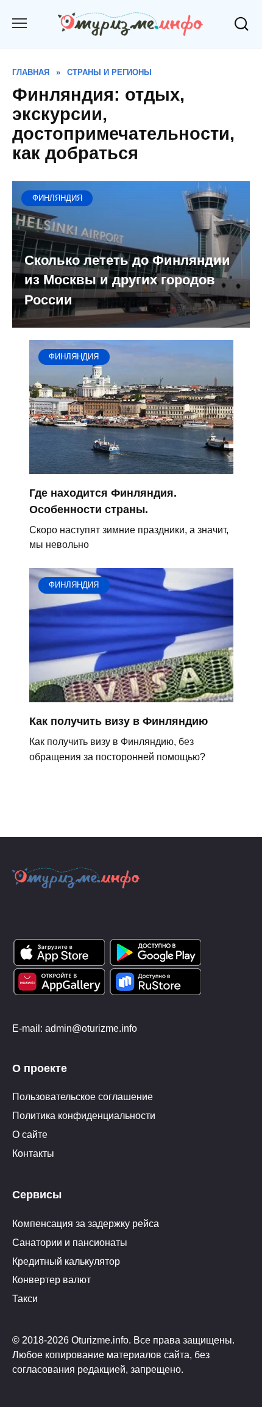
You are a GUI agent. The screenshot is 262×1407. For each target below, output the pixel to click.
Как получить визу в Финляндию (118, 721)
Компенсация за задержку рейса (85, 1223)
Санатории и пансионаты (69, 1242)
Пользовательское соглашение (82, 1096)
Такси (25, 1298)
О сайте (30, 1134)
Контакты (33, 1153)
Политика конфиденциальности (83, 1115)
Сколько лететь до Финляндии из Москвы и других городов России (127, 280)
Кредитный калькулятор (66, 1261)
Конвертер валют (51, 1279)
